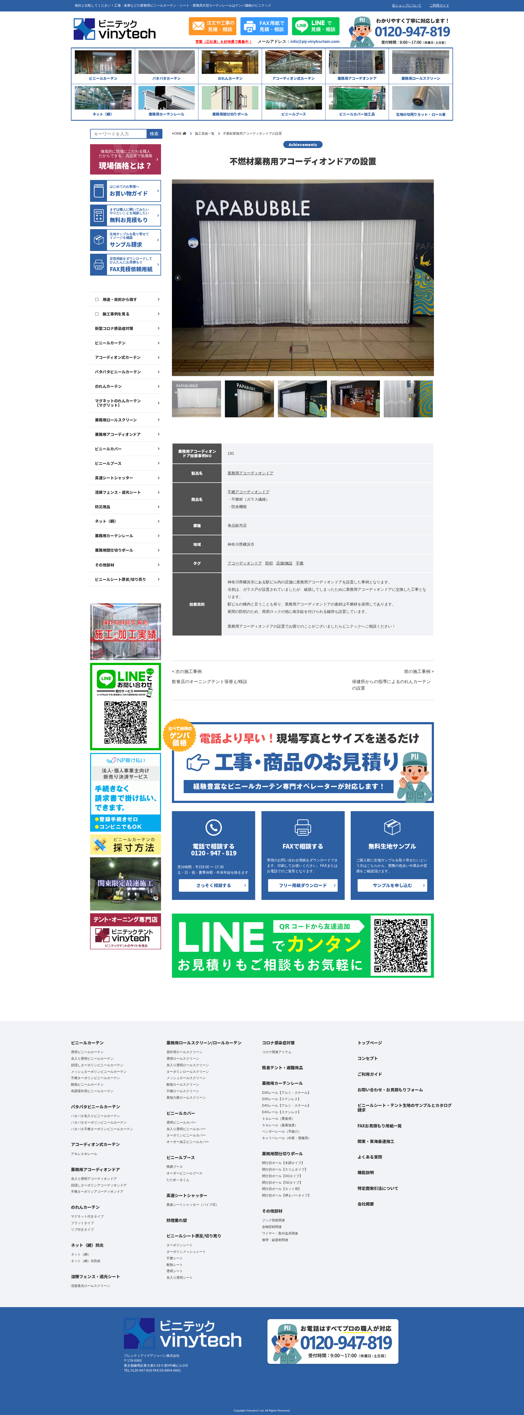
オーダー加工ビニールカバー (187, 1142)
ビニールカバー (108, 448)
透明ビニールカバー (181, 1122)
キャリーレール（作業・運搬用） (286, 1138)
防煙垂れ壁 (176, 1220)
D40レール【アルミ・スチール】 (286, 1105)
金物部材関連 (272, 1227)
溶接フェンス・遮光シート (118, 492)
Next (428, 277)
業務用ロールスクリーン (116, 420)
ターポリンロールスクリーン (187, 1072)
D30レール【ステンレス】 (281, 1099)
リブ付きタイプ (82, 1229)
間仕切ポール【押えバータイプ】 (286, 1195)
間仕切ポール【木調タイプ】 (283, 1163)
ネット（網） (106, 521)
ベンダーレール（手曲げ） (281, 1131)
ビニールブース (108, 463)
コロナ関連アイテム (276, 1052)
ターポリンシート (179, 1245)
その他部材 (104, 565)
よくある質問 (370, 1157)
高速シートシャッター (114, 477)
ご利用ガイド (439, 5)
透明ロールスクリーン (182, 1058)
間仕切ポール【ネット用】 (281, 1189)
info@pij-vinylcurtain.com (315, 41)
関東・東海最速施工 (376, 1141)
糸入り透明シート (179, 1278)
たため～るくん (177, 1180)
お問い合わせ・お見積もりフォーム (390, 1089)
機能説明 (366, 1172)
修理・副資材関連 (275, 1240)
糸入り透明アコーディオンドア (94, 1179)
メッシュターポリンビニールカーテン (99, 1072)
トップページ (370, 1042)
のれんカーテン (108, 386)
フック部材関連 (273, 1220)
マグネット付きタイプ (87, 1216)
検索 (154, 133)
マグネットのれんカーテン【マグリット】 (118, 403)
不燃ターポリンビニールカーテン (95, 1078)
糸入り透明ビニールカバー (186, 1129)
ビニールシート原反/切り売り (120, 579)
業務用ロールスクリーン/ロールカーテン (204, 1042)
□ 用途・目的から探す (116, 299)
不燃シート (174, 1258)
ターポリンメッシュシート (186, 1252)
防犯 (269, 563)
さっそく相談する (213, 885)
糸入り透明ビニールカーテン (92, 1058)
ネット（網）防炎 (87, 1245)
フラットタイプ (82, 1223)
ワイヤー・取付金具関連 (280, 1233)
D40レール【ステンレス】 (281, 1112)
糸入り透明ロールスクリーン (187, 1065)
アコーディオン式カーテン (118, 357)
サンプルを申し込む (392, 885)
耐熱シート (174, 1265)
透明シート (174, 1271)
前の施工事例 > (393, 679)
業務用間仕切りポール (114, 550)
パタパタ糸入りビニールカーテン (95, 1116)
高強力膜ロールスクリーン (186, 1098)
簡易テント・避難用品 (282, 1067)
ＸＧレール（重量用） (278, 1119)
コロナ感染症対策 (278, 1042)
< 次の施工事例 (209, 676)
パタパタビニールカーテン (118, 371)
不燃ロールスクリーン (182, 1091)
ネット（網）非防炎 (85, 1261)
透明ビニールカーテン (87, 1052)
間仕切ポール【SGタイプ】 (282, 1182)
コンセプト (368, 1058)
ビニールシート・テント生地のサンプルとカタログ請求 (405, 1107)
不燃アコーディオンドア (249, 492)
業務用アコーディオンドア (118, 434)
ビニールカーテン (110, 342)
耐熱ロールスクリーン (182, 1084)
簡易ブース (174, 1167)
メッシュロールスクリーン (186, 1078)
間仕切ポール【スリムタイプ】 (285, 1169)
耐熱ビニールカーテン (87, 1084)
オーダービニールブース (184, 1173)
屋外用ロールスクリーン (184, 1052)
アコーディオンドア (245, 563)
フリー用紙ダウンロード (303, 885)
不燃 (299, 563)
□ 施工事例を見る (112, 314)
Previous (178, 277)
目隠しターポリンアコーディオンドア (99, 1185)
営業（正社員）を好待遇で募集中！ (223, 42)
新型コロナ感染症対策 (114, 328)
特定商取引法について (378, 1188)
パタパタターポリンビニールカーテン (99, 1122)
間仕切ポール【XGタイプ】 (282, 1176)
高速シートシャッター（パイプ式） (192, 1205)
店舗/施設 (284, 563)
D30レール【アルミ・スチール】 (286, 1093)
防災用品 (102, 506)
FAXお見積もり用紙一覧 (380, 1126)
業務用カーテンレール (114, 535)
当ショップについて (406, 5)
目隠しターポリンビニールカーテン (97, 1065)
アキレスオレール (84, 1154)
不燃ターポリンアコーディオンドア (97, 1192)
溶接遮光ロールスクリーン (90, 1286)
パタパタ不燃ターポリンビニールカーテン (102, 1129)
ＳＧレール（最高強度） (280, 1125)
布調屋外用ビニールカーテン (92, 1091)
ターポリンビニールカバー (186, 1135)
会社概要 (366, 1204)
